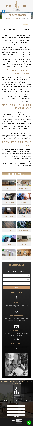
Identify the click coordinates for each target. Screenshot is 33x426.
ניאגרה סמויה (9, 216)
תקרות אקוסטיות (24, 188)
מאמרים (20, 18)
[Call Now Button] (29, 422)
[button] (24, 6)
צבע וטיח (9, 244)
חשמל (24, 216)
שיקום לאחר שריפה (24, 230)
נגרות (24, 258)
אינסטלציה (24, 202)
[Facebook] (7, 6)
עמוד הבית (25, 18)
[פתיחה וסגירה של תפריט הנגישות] (4, 11)
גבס (9, 258)
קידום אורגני (19, 424)
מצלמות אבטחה (9, 202)
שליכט (9, 188)
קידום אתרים (13, 424)
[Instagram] (10, 6)
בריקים (24, 244)
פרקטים (8, 230)
